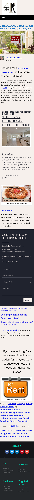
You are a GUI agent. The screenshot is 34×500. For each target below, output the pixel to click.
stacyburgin (24, 418)
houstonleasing (7, 412)
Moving (29, 404)
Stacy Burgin (14, 57)
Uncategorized (7, 407)
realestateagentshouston (12, 415)
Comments (23, 421)
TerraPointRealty (8, 421)
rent (5, 88)
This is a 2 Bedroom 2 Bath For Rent (16, 121)
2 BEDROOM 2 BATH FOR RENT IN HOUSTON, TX (16, 27)
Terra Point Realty (10, 330)
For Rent (12, 404)
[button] (3, 17)
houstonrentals (23, 412)
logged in (13, 426)
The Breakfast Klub (6, 210)
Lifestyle (21, 404)
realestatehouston (9, 418)
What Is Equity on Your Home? (15, 436)
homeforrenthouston (10, 409)
